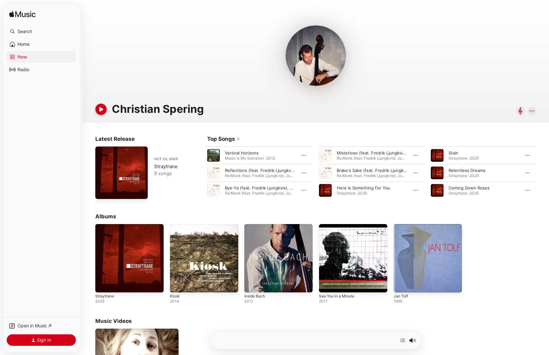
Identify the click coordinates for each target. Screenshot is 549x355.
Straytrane (166, 166)
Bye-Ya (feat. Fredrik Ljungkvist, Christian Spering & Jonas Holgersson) (295, 187)
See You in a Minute (339, 226)
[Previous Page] (200, 173)
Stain (453, 152)
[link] (223, 138)
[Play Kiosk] (178, 284)
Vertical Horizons (242, 152)
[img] (22, 14)
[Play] (101, 109)
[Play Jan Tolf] (401, 284)
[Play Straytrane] (103, 191)
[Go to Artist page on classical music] (520, 111)
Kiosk (175, 226)
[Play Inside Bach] (252, 284)
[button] (41, 31)
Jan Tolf (401, 226)
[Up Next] (402, 340)
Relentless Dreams (467, 170)
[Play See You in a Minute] (327, 284)
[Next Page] (542, 173)
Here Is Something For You (363, 187)
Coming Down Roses (469, 187)
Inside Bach (255, 226)
